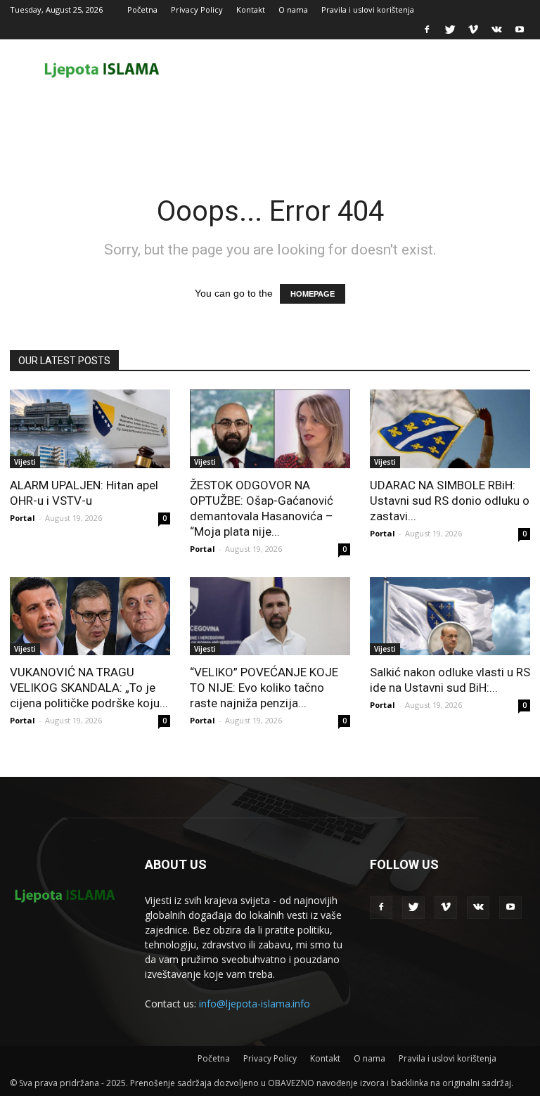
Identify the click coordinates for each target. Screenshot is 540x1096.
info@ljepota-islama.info (254, 1003)
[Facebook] (426, 29)
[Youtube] (519, 29)
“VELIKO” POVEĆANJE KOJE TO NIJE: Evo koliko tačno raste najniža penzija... (264, 687)
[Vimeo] (473, 29)
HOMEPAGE (312, 294)
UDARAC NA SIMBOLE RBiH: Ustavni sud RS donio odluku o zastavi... (449, 500)
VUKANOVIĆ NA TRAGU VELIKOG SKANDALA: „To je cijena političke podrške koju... (89, 687)
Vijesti (25, 462)
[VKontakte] (496, 29)
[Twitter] (450, 29)
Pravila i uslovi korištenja (367, 9)
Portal (22, 517)
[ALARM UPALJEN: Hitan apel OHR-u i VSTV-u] (90, 428)
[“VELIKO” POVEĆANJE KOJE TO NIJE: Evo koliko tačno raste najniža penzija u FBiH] (270, 616)
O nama (293, 9)
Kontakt (250, 9)
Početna (142, 9)
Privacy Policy (197, 9)
